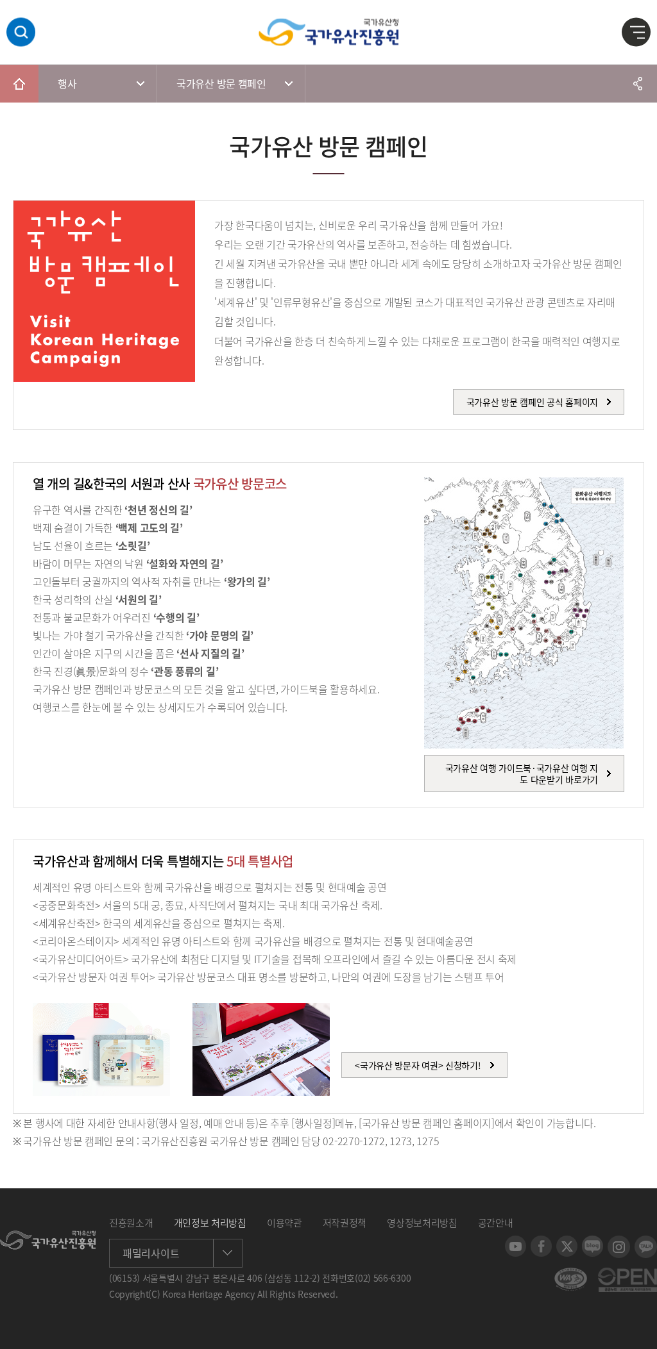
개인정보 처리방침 (210, 1223)
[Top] (638, 1330)
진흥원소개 (131, 1223)
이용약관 (284, 1223)
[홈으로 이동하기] (19, 83)
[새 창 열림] (515, 1242)
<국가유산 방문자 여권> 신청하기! (418, 1065)
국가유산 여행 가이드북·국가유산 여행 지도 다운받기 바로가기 (521, 773)
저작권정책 (345, 1223)
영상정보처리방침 (422, 1223)
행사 (67, 83)
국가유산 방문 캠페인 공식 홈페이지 (532, 401)
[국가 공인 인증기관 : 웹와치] (570, 1274)
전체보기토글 (636, 32)
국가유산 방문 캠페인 (221, 83)
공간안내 (495, 1223)
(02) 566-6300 (383, 1277)
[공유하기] (638, 83)
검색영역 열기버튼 (20, 32)
